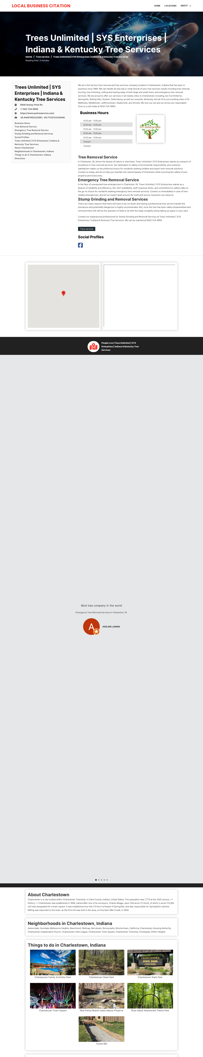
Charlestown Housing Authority (155, 928)
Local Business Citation (41, 6)
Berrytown (96, 928)
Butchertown (122, 928)
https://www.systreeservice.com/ (37, 113)
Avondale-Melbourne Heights (54, 928)
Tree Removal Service (26, 126)
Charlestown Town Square (102, 931)
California (134, 928)
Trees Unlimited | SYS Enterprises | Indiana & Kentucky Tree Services (37, 142)
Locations (170, 6)
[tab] (96, 880)
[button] (63, 293)
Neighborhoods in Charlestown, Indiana (34, 151)
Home (157, 6)
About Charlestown (24, 147)
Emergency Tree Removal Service (32, 130)
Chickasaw (144, 931)
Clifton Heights (158, 931)
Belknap (86, 928)
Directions (20, 158)
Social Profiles (22, 137)
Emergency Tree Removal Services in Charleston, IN (101, 612)
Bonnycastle (109, 928)
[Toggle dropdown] (190, 6)
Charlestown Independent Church (44, 931)
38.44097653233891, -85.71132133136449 (42, 117)
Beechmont (75, 928)
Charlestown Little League (75, 931)
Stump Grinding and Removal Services (34, 133)
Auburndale (33, 928)
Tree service (42, 56)
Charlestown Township (127, 931)
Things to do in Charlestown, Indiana (33, 154)
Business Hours (22, 123)
